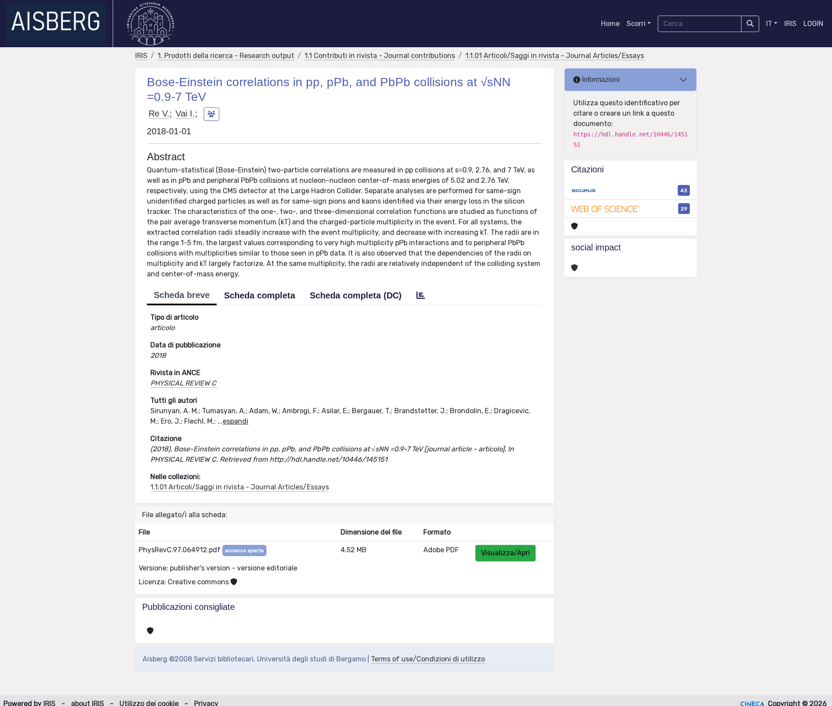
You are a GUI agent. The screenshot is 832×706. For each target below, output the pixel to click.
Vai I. (185, 113)
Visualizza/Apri (505, 553)
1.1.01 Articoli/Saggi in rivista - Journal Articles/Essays (554, 56)
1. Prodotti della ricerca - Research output (226, 56)
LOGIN (813, 23)
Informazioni (600, 79)
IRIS (790, 23)
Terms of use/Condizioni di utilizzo (428, 659)
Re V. (159, 113)
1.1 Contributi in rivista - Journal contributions (380, 56)
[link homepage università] (150, 23)
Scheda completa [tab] (259, 295)
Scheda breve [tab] (182, 295)
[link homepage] (59, 23)
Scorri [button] (636, 23)
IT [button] (769, 23)
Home (610, 23)
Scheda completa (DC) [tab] (356, 295)
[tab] (420, 295)
